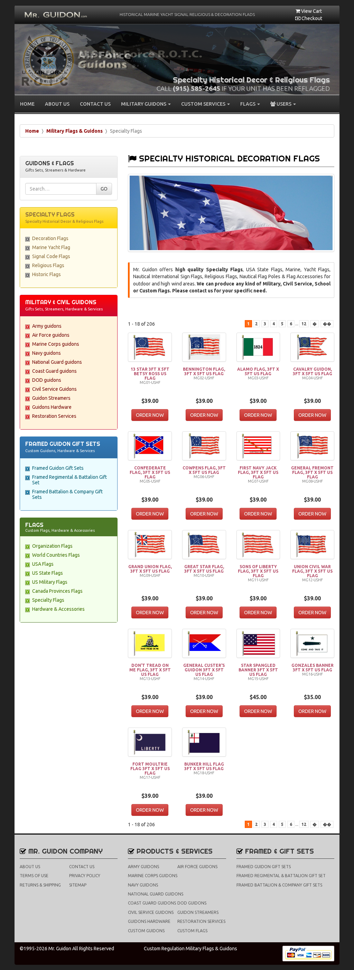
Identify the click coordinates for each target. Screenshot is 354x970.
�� (327, 323)
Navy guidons (46, 353)
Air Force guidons (50, 335)
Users (284, 104)
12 (303, 323)
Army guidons (47, 326)
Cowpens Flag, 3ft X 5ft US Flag (204, 470)
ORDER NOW (150, 415)
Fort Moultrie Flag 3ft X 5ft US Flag (150, 768)
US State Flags (47, 573)
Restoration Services (54, 416)
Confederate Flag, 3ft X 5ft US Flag (150, 472)
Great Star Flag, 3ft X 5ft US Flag (204, 568)
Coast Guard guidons (54, 371)
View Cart (311, 11)
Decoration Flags (50, 238)
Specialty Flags (48, 600)
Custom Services (203, 104)
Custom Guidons (146, 930)
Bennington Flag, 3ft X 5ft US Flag (204, 371)
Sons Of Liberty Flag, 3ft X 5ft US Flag (258, 571)
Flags (248, 104)
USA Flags (43, 564)
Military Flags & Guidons (74, 131)
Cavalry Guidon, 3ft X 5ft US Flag (312, 371)
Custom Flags (192, 930)
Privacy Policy (84, 875)
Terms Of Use (34, 875)
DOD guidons (46, 380)
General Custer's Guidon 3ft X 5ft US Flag (204, 670)
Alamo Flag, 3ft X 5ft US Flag (258, 371)
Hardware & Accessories (58, 609)
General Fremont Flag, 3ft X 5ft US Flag (312, 472)
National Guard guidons (57, 362)
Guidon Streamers (51, 398)
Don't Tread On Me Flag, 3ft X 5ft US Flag (150, 670)
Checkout (311, 18)
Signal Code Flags (51, 256)
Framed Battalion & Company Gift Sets (279, 885)
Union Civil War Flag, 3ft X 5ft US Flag (312, 571)
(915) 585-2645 (196, 88)
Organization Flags (52, 546)
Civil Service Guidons (54, 389)
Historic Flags (46, 274)
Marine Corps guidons (55, 344)
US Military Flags (49, 582)
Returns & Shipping (40, 885)
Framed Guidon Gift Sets (58, 468)
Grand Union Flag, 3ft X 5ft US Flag (150, 568)
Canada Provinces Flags (57, 591)
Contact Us (95, 104)
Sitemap (77, 885)
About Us (57, 104)
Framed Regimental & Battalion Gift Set (281, 875)
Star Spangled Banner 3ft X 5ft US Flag (258, 670)
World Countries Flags (56, 555)
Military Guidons (144, 104)
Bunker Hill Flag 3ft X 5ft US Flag (204, 766)
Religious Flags (48, 265)
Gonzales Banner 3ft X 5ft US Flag (312, 667)
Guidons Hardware (52, 407)
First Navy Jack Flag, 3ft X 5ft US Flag (258, 472)
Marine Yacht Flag (51, 247)
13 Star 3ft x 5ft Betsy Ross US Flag (150, 373)
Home (27, 104)
